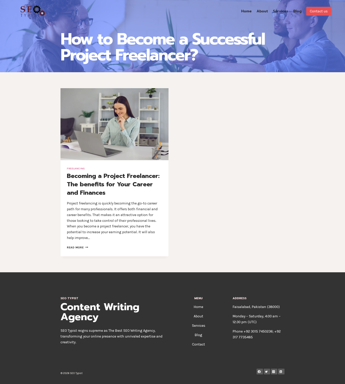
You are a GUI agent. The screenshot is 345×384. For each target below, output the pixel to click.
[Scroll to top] (336, 377)
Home (246, 11)
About (262, 11)
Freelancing (76, 168)
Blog (297, 11)
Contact (198, 344)
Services (280, 11)
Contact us (319, 11)
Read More (77, 247)
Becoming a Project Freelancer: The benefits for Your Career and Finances (113, 184)
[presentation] (114, 124)
